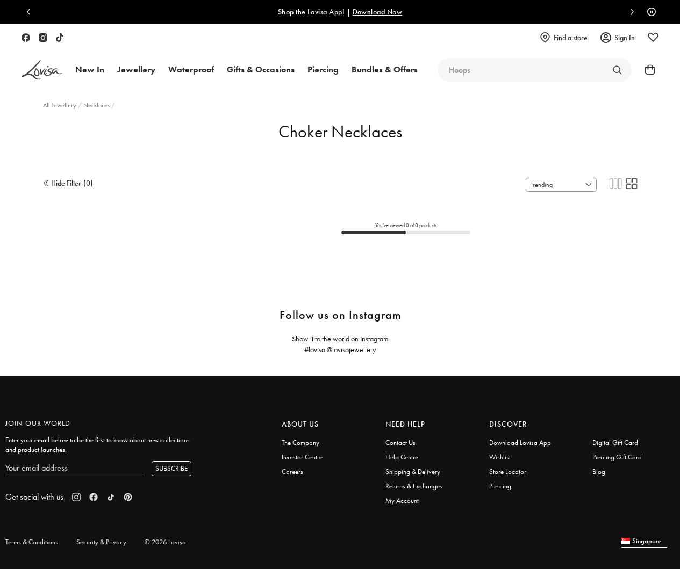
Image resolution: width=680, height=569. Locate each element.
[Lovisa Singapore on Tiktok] (59, 37)
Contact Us (400, 442)
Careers (292, 471)
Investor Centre (302, 457)
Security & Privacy (101, 541)
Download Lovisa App (520, 442)
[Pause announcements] (648, 12)
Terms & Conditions (31, 541)
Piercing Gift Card (617, 457)
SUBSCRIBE (171, 468)
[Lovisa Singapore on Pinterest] (128, 497)
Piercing (500, 486)
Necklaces (97, 105)
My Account (402, 500)
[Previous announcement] (31, 11)
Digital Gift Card (615, 442)
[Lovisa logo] (42, 70)
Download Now (378, 12)
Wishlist (500, 457)
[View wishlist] (653, 37)
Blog (598, 471)
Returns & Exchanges (413, 486)
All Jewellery (60, 105)
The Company (300, 442)
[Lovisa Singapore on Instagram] (43, 37)
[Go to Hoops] (617, 70)
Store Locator (507, 471)
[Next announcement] (629, 11)
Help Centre (401, 457)
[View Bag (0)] (646, 70)
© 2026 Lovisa (165, 541)
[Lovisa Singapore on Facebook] (26, 37)
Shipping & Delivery (412, 471)
